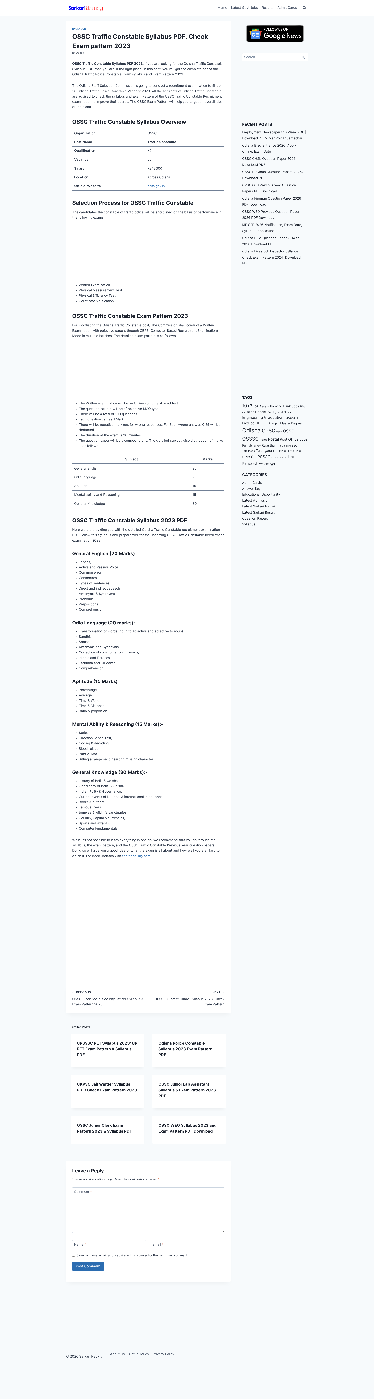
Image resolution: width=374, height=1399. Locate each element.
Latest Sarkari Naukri (258, 506)
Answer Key (251, 488)
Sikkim (287, 446)
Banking (276, 406)
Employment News (279, 412)
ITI (258, 423)
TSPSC (282, 451)
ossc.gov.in (156, 186)
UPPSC (248, 457)
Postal (273, 439)
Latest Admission (255, 500)
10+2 (247, 405)
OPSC (268, 431)
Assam (264, 406)
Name (80, 1244)
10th (256, 406)
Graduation (273, 417)
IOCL (253, 423)
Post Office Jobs (293, 439)
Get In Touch (139, 1354)
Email (158, 1244)
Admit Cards (287, 8)
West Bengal (267, 464)
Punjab (247, 445)
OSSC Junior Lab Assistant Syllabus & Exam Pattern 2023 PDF (187, 1090)
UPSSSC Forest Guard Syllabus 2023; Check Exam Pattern (189, 998)
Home (222, 8)
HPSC (299, 417)
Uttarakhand (277, 457)
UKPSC (290, 451)
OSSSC (250, 439)
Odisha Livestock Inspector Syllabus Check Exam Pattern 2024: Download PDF (271, 257)
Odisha (251, 430)
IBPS (245, 423)
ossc (288, 430)
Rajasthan (269, 445)
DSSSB (262, 412)
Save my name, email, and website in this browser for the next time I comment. (132, 1255)
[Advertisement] (148, 253)
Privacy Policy (163, 1354)
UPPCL (298, 451)
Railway (257, 446)
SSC (294, 445)
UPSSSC (262, 457)
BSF (244, 412)
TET (275, 450)
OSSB (279, 431)
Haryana (289, 417)
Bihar (303, 406)
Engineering (252, 417)
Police (263, 439)
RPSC (280, 446)
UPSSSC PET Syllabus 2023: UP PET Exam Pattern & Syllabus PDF (107, 1049)
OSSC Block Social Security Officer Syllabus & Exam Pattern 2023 (108, 998)
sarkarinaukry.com (136, 856)
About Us (117, 1354)
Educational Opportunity (261, 494)
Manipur (274, 423)
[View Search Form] (304, 7)
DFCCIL (252, 412)
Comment (83, 1192)
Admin (80, 52)
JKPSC (264, 423)
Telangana (264, 451)
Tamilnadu (248, 450)
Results (267, 8)
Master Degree (291, 423)
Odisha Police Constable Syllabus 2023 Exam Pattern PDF (185, 1049)
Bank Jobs (291, 406)
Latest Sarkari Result (258, 512)
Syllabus (79, 28)
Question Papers (255, 518)
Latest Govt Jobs (244, 8)
